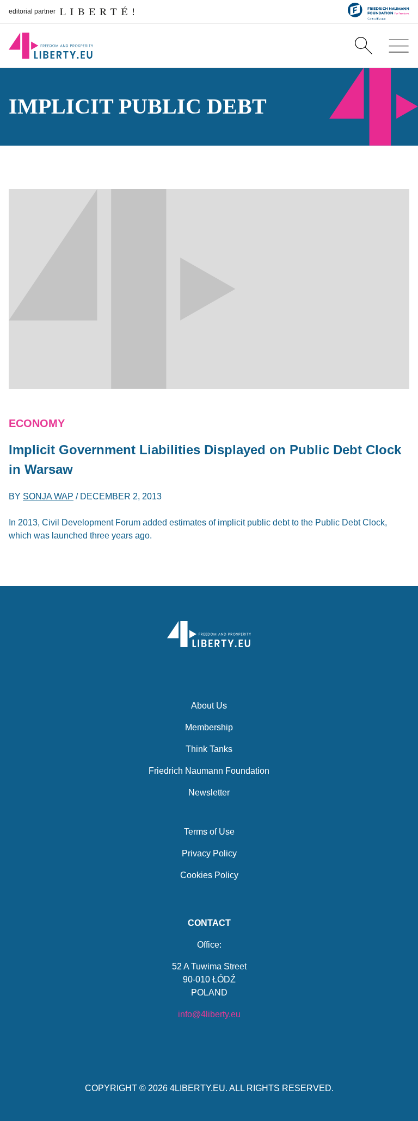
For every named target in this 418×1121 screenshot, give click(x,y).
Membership (209, 727)
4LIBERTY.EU (197, 1088)
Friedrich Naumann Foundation (209, 770)
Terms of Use (209, 831)
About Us (209, 705)
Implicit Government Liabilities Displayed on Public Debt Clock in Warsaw (205, 459)
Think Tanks (209, 749)
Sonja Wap (48, 496)
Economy (37, 423)
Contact (209, 923)
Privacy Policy (209, 853)
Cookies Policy (209, 875)
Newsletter (209, 792)
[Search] (363, 45)
